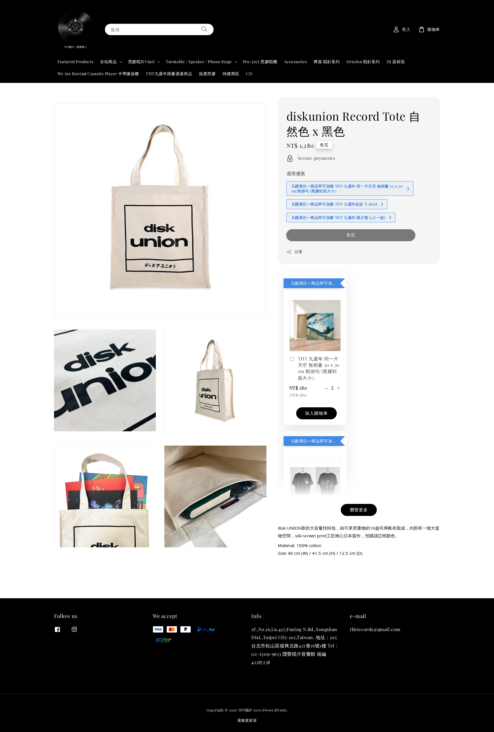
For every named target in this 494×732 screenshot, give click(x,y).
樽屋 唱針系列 (327, 61)
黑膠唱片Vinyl (141, 61)
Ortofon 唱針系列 (363, 61)
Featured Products (75, 61)
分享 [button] (298, 251)
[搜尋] (204, 29)
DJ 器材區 (396, 61)
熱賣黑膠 (207, 73)
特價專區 (231, 73)
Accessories (295, 61)
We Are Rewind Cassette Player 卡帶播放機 (98, 73)
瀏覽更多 (359, 509)
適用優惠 (295, 173)
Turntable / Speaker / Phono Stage (199, 61)
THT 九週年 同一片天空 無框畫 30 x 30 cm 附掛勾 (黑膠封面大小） (319, 368)
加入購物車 (316, 413)
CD (249, 73)
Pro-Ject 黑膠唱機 (260, 61)
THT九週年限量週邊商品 (169, 73)
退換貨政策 (247, 720)
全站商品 (108, 61)
